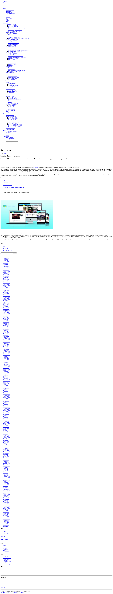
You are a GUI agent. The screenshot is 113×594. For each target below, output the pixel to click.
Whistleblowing (6, 563)
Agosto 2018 (6, 370)
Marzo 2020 (5, 348)
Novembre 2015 (6, 408)
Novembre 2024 (6, 283)
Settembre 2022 (6, 313)
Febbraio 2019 (6, 363)
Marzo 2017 (5, 390)
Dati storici (10, 100)
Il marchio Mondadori (10, 13)
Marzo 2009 (5, 501)
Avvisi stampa (11, 92)
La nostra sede (9, 14)
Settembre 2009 (6, 494)
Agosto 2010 (6, 481)
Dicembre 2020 (6, 338)
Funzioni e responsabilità (13, 43)
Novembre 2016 (6, 395)
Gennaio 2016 (6, 405)
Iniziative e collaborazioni (13, 120)
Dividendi (10, 108)
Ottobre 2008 (6, 507)
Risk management (9, 73)
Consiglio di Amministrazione (12, 39)
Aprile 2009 (5, 500)
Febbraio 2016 (6, 404)
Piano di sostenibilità (10, 115)
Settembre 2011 (6, 466)
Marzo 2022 (5, 320)
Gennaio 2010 (6, 489)
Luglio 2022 (5, 316)
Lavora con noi (6, 136)
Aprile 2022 (5, 319)
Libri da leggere (9, 132)
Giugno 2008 (6, 512)
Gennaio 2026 (6, 266)
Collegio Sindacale (10, 60)
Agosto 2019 (6, 356)
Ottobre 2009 (6, 493)
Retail (7, 19)
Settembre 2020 (6, 342)
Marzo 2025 (5, 278)
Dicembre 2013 (6, 434)
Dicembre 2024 (6, 281)
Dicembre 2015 (6, 407)
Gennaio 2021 (6, 337)
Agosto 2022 (6, 314)
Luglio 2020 (5, 343)
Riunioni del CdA (12, 45)
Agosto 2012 (6, 453)
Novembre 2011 (6, 463)
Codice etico (11, 36)
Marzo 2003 (5, 523)
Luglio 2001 (5, 526)
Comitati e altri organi (10, 52)
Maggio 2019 (6, 359)
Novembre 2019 (6, 352)
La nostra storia (9, 12)
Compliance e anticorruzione (14, 37)
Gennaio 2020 (6, 350)
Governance (5, 23)
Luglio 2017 (5, 385)
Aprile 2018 (5, 375)
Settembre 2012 (6, 451)
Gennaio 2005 (6, 521)
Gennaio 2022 (6, 323)
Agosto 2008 (6, 509)
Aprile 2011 (5, 471)
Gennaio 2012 (6, 461)
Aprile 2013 (5, 443)
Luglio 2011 (5, 468)
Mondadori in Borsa (10, 96)
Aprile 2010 (5, 486)
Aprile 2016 (5, 402)
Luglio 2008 (5, 510)
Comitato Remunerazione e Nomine (15, 56)
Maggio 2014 (6, 428)
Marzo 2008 (5, 515)
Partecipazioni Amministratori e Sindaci (16, 70)
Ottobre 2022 (6, 312)
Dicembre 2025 (6, 267)
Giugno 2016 (6, 399)
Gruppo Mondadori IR (13, 103)
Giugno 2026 (6, 260)
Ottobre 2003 (6, 522)
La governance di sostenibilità (14, 126)
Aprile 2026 (5, 263)
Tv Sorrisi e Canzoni (7, 185)
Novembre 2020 (6, 339)
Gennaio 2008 (6, 517)
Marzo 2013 (5, 444)
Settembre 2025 (6, 271)
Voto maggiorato (11, 79)
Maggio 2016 (6, 401)
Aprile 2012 (5, 457)
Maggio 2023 (6, 304)
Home (4, 153)
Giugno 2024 (6, 289)
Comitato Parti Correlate (13, 58)
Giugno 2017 (6, 386)
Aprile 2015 (5, 415)
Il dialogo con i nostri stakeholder (12, 122)
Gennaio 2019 (6, 364)
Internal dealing (9, 66)
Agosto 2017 (6, 384)
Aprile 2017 (5, 389)
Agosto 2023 (6, 300)
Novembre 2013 (6, 435)
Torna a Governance (12, 25)
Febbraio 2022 (6, 322)
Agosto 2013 (6, 438)
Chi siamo (5, 8)
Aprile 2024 (5, 291)
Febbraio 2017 (6, 391)
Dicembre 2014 (6, 420)
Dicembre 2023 (6, 296)
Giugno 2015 (6, 412)
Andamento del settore (13, 86)
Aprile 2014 (5, 429)
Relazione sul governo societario (15, 30)
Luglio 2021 (5, 330)
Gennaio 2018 (6, 378)
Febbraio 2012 (6, 460)
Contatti (4, 2)
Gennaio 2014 (6, 433)
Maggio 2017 (6, 388)
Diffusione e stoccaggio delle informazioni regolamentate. (12, 592)
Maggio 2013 (6, 442)
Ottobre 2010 (6, 479)
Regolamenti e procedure (13, 27)
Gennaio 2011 (6, 475)
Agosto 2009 (6, 495)
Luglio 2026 (5, 259)
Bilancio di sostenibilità (10, 128)
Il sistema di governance (11, 24)
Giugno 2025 (6, 274)
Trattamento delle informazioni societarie (16, 28)
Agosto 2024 (6, 286)
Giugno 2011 (6, 469)
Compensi (10, 65)
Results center (9, 93)
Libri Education (9, 18)
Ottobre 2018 (6, 368)
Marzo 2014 (5, 430)
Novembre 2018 (6, 366)
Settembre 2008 (6, 508)
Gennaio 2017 (6, 392)
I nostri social (8, 133)
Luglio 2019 (5, 357)
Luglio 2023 (5, 302)
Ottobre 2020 (6, 340)
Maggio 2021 (6, 332)
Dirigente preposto (12, 59)
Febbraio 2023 (6, 307)
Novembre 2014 (6, 421)
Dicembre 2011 (6, 462)
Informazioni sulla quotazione (14, 99)
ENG (6, 1)
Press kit (7, 135)
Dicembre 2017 (6, 379)
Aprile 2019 (5, 361)
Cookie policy (6, 560)
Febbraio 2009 (6, 502)
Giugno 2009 (6, 497)
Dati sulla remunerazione (11, 46)
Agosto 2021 (6, 329)
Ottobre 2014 (6, 422)
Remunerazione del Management (15, 51)
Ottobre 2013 (6, 436)
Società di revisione (10, 72)
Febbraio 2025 (6, 279)
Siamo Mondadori (9, 137)
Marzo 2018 (5, 376)
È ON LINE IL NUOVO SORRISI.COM (13, 187)
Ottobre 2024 (6, 284)
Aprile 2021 (5, 333)
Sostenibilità (5, 113)
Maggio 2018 (6, 373)
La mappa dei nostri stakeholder (15, 125)
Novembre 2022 (6, 311)
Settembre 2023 (6, 299)
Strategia (7, 82)
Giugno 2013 (6, 441)
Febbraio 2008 (6, 516)
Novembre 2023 (6, 297)
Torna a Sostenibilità (12, 117)
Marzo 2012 (5, 458)
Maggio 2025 (6, 276)
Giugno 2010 (6, 483)
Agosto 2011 (5, 467)
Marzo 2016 (5, 403)
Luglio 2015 (5, 411)
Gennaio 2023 (6, 309)
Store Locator (6, 4)
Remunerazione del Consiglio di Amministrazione (18, 50)
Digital (7, 20)
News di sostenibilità (10, 129)
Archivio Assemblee (12, 78)
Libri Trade (8, 17)
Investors (5, 80)
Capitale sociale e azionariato (12, 104)
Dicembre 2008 (6, 504)
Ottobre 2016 (6, 396)
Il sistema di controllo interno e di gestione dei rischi (19, 38)
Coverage (10, 102)
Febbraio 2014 (6, 431)
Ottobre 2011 (6, 464)
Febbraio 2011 (6, 474)
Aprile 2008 (5, 514)
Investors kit (8, 111)
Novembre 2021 (6, 325)
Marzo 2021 (5, 335)
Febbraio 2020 (6, 349)
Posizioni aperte (9, 139)
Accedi (4, 531)
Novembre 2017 (6, 381)
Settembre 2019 (6, 355)
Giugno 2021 (6, 331)
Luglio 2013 (5, 440)
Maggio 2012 (6, 456)
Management (8, 11)
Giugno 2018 (6, 372)
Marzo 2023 (5, 306)
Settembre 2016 (6, 397)
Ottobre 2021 (6, 326)
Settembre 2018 (6, 369)
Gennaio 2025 (6, 280)
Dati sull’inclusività (12, 119)
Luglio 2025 (5, 273)
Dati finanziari (9, 87)
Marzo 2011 (5, 473)
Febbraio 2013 (6, 445)
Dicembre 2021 (6, 324)
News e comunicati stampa (11, 131)
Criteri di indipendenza (13, 44)
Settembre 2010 (6, 480)
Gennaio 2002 (6, 525)
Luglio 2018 (5, 371)
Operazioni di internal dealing (14, 71)
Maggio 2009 (6, 499)
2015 (4, 180)
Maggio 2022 (6, 318)
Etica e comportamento (10, 32)
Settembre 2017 (6, 383)
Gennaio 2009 (6, 503)
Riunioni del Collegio (12, 64)
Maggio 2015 (6, 414)
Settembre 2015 (6, 410)
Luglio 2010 (5, 482)
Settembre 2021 (6, 327)
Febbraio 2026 (6, 265)
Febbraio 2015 (6, 417)
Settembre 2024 (6, 285)
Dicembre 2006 (6, 519)
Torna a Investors (11, 83)
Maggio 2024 (6, 290)
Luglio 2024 (5, 287)
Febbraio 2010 (6, 488)
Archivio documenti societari (14, 31)
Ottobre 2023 (6, 298)
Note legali (5, 556)
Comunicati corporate (10, 89)
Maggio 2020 (6, 345)
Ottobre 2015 (6, 409)
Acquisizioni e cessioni (13, 85)
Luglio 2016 (5, 398)
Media (7, 21)
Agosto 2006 (6, 520)
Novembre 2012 (6, 449)
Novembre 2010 (6, 477)
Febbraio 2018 (6, 377)
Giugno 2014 (6, 427)
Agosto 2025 (6, 272)
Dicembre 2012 (6, 448)
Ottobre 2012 (6, 450)
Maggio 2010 (6, 484)
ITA (4, 1)
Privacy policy (6, 559)
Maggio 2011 (6, 470)
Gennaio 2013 (6, 447)
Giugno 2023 (6, 303)
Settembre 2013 (6, 437)
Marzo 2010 (5, 487)
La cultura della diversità (11, 116)
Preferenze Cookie (7, 561)
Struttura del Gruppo (10, 10)
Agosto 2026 (6, 258)
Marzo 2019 (5, 362)
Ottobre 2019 (6, 353)
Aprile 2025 (5, 277)
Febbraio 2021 (6, 336)
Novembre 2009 (6, 492)
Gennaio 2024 (6, 294)
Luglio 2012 (5, 454)
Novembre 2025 (6, 268)
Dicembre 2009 (6, 490)
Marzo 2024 (5, 292)
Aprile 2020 (5, 346)
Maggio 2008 (6, 513)
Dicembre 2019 (6, 351)
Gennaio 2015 (6, 418)
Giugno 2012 (6, 455)
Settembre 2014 (6, 423)
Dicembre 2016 (6, 394)
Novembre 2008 (6, 506)
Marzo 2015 (5, 416)
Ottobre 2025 (6, 270)
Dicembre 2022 (6, 310)
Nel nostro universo (10, 138)
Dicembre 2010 (6, 476)
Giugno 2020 (6, 344)
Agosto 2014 (6, 424)
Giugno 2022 (6, 317)
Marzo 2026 (5, 264)
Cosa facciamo (6, 15)
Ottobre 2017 (6, 382)
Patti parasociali (11, 109)
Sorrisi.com (35, 167)
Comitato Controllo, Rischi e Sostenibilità (17, 57)
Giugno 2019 (6, 358)
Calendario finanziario (10, 110)
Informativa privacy (7, 558)
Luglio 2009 (5, 496)
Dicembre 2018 (6, 365)
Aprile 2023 (5, 305)
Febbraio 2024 (6, 293)
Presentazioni (8, 95)
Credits (4, 562)
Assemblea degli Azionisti (11, 74)
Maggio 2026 (6, 261)
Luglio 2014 (5, 425)
